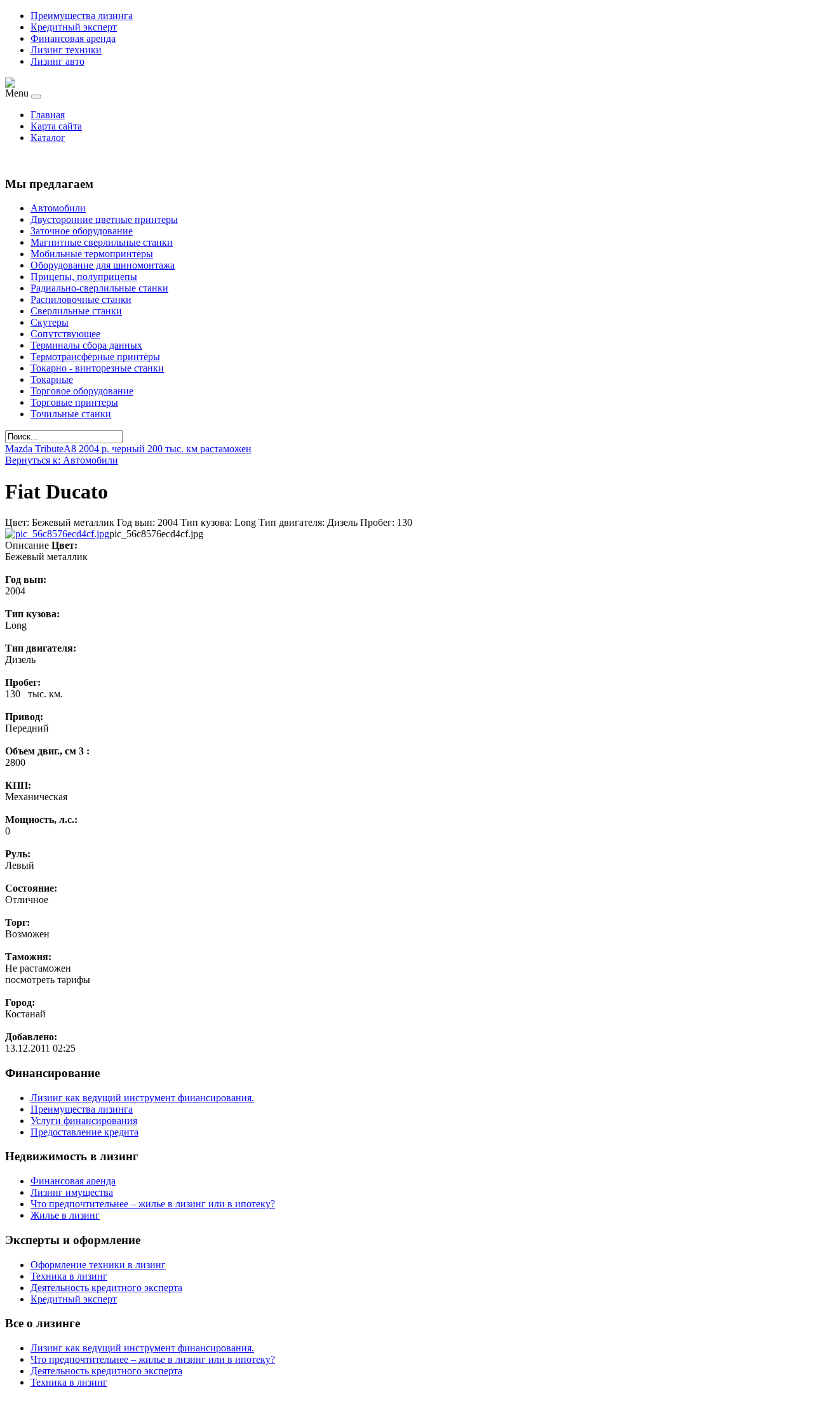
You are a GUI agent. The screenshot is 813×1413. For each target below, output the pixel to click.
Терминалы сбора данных (86, 345)
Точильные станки (70, 413)
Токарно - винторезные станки (97, 368)
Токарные (51, 379)
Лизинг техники (66, 49)
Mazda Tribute (34, 448)
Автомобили (58, 208)
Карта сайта (56, 126)
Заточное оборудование (81, 230)
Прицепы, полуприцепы (83, 276)
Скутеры (49, 322)
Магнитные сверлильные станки (101, 242)
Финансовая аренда (73, 38)
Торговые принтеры (74, 402)
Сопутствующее (65, 333)
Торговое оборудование (81, 390)
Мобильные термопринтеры (91, 253)
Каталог (47, 137)
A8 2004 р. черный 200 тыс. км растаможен (158, 448)
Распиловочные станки (80, 299)
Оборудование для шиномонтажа (102, 265)
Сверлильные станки (76, 310)
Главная (47, 114)
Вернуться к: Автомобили (61, 460)
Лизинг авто (57, 61)
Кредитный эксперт (73, 27)
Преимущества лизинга (81, 15)
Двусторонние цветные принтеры (104, 219)
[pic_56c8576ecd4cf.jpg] (57, 533)
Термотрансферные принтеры (95, 356)
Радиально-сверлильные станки (99, 288)
